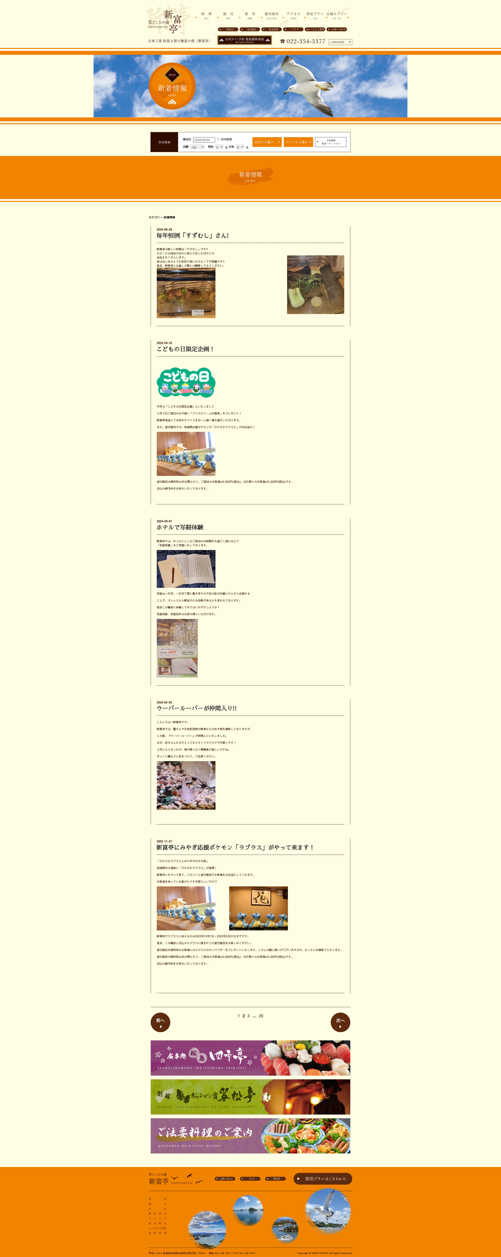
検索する (267, 142)
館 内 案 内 (158, 1213)
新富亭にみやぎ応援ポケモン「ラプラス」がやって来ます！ (235, 848)
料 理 (206, 15)
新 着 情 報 (158, 1233)
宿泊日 (187, 139)
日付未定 (226, 139)
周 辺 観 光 (158, 1223)
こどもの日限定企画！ (185, 349)
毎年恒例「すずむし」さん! (192, 236)
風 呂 (228, 15)
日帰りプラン (337, 15)
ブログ (295, 29)
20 (261, 1016)
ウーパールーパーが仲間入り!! (196, 708)
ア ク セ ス (158, 1218)
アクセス (294, 15)
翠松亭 (230, 29)
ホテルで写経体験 (179, 527)
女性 (231, 147)
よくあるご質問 (316, 29)
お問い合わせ (339, 29)
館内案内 (272, 15)
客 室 (250, 15)
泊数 (185, 147)
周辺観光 (252, 29)
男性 (211, 147)
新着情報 (273, 29)
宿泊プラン (315, 15)
